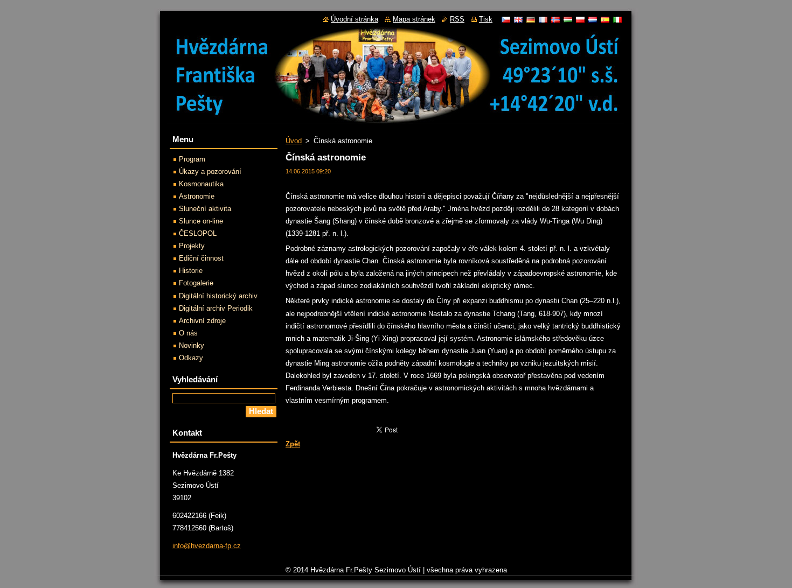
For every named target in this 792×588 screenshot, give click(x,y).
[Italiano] (617, 19)
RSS (457, 19)
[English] (518, 19)
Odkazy (191, 358)
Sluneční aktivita (205, 209)
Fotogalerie (196, 283)
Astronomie (196, 196)
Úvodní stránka (354, 19)
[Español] (605, 19)
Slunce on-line (201, 221)
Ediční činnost (201, 258)
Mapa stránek (414, 19)
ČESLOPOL (198, 233)
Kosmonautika (201, 184)
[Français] (543, 19)
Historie (191, 271)
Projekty (192, 246)
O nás (188, 333)
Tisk (485, 19)
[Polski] (580, 19)
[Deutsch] (530, 19)
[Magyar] (568, 19)
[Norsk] (555, 19)
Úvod (294, 141)
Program (192, 159)
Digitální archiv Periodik (216, 308)
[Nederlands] (592, 19)
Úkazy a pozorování (210, 171)
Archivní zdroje (202, 321)
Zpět (293, 444)
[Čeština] (506, 19)
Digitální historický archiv (218, 296)
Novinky (191, 345)
